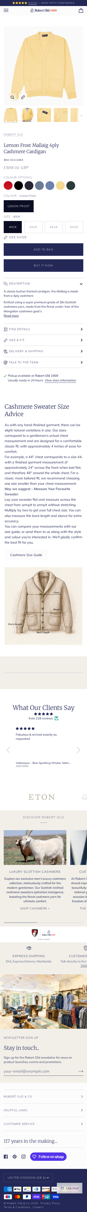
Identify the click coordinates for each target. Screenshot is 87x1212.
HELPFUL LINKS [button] (16, 1110)
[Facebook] (6, 1157)
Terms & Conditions (17, 1207)
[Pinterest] (15, 1157)
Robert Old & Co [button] (18, 1096)
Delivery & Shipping (26, 351)
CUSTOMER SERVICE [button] (19, 1124)
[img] (43, 714)
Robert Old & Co (18, 1203)
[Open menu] (11, 10)
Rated (32, 2)
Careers (38, 1207)
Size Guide (18, 237)
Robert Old (13, 134)
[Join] (77, 1071)
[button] (9, 750)
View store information (60, 380)
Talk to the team (24, 362)
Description (19, 283)
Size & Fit (17, 340)
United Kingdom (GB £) (27, 1177)
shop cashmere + (35, 908)
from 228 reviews (41, 718)
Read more (11, 315)
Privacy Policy (50, 1203)
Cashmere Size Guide (26, 555)
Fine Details (19, 329)
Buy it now (43, 265)
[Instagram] (23, 1157)
